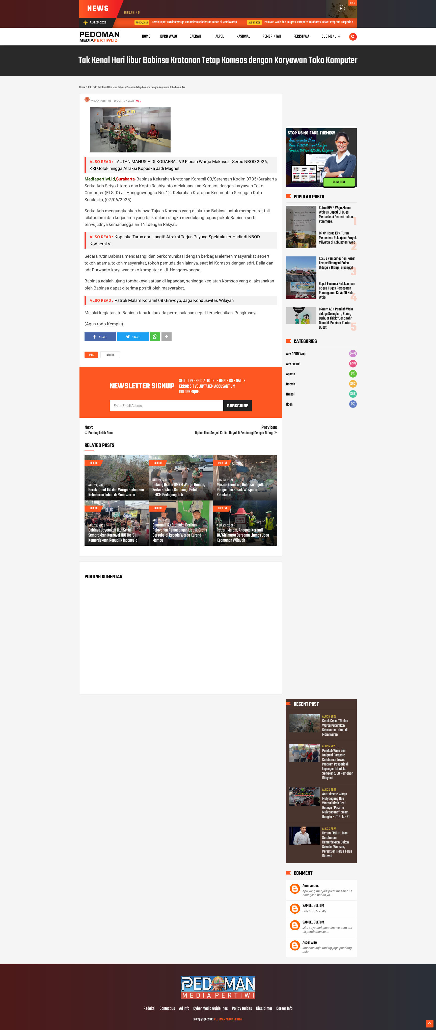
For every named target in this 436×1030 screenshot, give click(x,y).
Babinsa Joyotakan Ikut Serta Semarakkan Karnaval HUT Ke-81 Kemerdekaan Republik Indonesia (112, 535)
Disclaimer (264, 1009)
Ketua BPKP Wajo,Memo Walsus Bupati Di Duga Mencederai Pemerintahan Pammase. (336, 215)
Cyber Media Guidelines (210, 1009)
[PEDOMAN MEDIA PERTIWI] (218, 998)
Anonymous (311, 886)
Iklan (289, 404)
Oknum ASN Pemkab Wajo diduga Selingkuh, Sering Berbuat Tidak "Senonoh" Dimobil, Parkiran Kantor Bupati (336, 318)
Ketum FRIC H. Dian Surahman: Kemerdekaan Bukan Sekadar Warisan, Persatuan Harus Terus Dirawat (337, 844)
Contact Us (167, 1009)
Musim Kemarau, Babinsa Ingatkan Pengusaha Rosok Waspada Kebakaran (242, 490)
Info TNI (110, 355)
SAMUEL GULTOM (313, 906)
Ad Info (184, 1009)
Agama (290, 374)
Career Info (284, 1009)
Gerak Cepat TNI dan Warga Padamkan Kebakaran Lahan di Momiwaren (184, 22)
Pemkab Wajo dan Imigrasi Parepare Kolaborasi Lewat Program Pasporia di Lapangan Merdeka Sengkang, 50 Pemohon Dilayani (330, 22)
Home (146, 36)
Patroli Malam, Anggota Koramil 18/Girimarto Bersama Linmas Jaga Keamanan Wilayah (243, 535)
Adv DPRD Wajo (296, 354)
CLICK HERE (339, 181)
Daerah (290, 384)
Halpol (290, 394)
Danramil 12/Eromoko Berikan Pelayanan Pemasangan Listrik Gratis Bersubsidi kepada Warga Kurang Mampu (179, 533)
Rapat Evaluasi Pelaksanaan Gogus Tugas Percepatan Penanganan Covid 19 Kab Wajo (337, 291)
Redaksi (149, 1009)
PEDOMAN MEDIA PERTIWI (228, 1019)
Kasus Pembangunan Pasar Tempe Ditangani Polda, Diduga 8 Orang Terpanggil (337, 263)
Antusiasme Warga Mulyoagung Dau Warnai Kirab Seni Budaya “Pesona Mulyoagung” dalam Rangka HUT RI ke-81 (335, 805)
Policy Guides (242, 1009)
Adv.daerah (293, 364)
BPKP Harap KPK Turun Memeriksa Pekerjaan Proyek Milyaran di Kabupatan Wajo (338, 238)
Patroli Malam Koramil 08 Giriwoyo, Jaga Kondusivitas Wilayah (174, 300)
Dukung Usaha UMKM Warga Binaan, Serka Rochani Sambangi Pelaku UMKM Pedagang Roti (178, 490)
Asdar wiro (310, 942)
